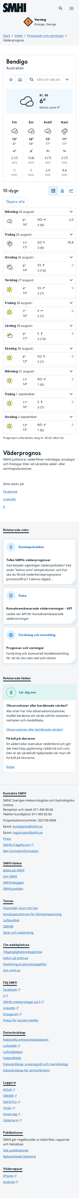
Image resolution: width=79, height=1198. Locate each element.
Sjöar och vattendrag (18, 932)
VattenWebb (12, 1058)
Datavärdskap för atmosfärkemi (26, 1070)
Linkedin (29, 1008)
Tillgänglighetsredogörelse (22, 952)
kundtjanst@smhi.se (27, 826)
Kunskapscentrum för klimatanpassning (32, 914)
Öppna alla (15, 201)
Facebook (13, 491)
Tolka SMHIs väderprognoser (28, 560)
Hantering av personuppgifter (25, 964)
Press (7, 839)
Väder (18, 36)
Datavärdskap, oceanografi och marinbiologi (35, 1064)
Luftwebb (30, 1045)
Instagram (31, 1014)
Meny (71, 12)
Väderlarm (31, 1120)
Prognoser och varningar (45, 36)
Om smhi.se (11, 970)
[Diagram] (71, 190)
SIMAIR (8, 926)
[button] (60, 8)
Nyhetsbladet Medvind (19, 1156)
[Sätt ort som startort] (20, 79)
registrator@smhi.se (28, 832)
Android (29, 1182)
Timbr (28, 1108)
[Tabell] (53, 190)
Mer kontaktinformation (21, 851)
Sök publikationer (16, 1150)
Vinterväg (30, 1114)
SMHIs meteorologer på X (39, 1002)
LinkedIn (13, 499)
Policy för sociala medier (21, 1020)
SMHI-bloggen (13, 882)
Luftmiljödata (12, 1052)
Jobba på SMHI (13, 870)
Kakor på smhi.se (15, 958)
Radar (10, 767)
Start (6, 36)
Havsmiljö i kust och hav (20, 908)
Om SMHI (10, 876)
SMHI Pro (30, 1102)
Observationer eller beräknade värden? (34, 729)
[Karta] (62, 190)
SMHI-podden (13, 889)
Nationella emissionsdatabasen (26, 1039)
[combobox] (49, 79)
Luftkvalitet (11, 920)
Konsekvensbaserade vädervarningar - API (39, 608)
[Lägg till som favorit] (11, 79)
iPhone (28, 1175)
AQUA (28, 1089)
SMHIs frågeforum (37, 844)
